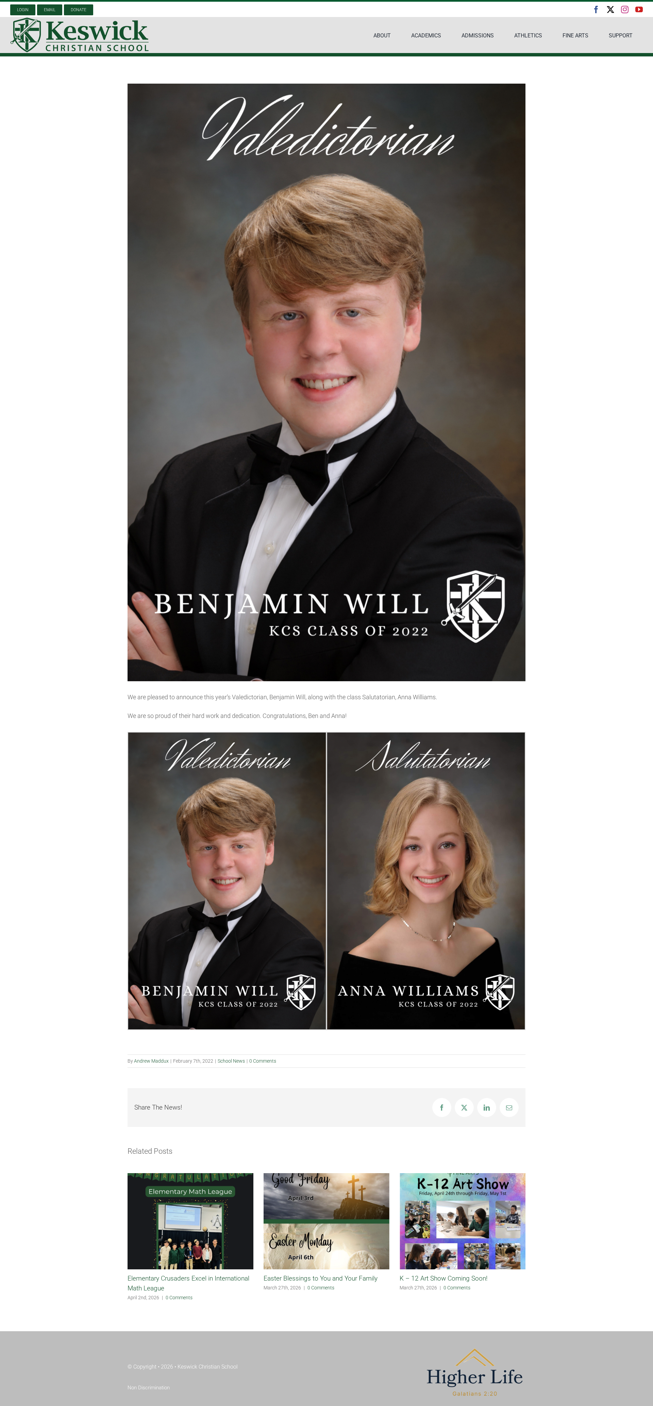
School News (231, 1061)
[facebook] (596, 9)
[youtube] (639, 9)
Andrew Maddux (151, 1061)
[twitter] (610, 9)
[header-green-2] (79, 19)
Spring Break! (418, 1278)
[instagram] (625, 9)
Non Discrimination (149, 1378)
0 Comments (262, 1061)
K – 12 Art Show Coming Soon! (307, 1278)
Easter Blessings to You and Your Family (184, 1278)
